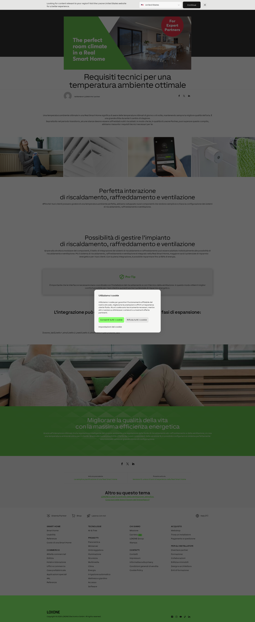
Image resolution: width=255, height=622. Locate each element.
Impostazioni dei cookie (110, 327)
